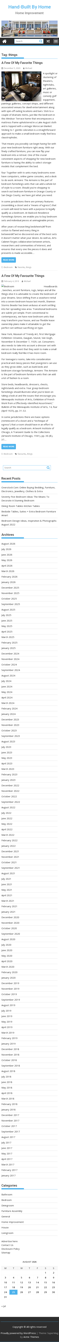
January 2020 (8, 977)
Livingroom (7, 1232)
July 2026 (6, 549)
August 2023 (8, 741)
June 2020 (6, 950)
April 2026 (6, 565)
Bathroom (6, 1194)
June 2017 (6, 1148)
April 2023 (6, 763)
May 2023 (6, 757)
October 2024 (9, 664)
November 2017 (10, 1120)
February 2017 (9, 1170)
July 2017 (6, 1142)
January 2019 (8, 1043)
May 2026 (6, 560)
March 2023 (7, 768)
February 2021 (9, 906)
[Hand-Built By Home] (29, 35)
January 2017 (8, 1175)
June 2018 (6, 1082)
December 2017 (10, 1115)
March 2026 (7, 571)
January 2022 (8, 845)
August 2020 (8, 939)
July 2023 (6, 746)
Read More (8, 260)
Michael (28, 68)
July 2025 (6, 615)
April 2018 (6, 1093)
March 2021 (7, 900)
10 (5, 1282)
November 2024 (10, 659)
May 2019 (6, 1021)
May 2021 (6, 889)
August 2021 (8, 873)
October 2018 (9, 1060)
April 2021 (6, 895)
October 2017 (9, 1126)
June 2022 (6, 818)
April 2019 (6, 1027)
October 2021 (9, 862)
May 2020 (6, 955)
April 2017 (6, 1159)
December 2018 (10, 1049)
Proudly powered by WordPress (18, 1333)
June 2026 (6, 554)
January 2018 (8, 1109)
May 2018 (6, 1087)
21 (37, 1287)
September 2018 (10, 1065)
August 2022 (8, 807)
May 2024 (6, 692)
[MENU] (55, 41)
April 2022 (6, 829)
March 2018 (7, 1098)
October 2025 (9, 598)
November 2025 (10, 593)
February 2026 (9, 576)
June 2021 (6, 884)
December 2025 (10, 587)
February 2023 (9, 774)
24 (5, 1292)
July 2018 (6, 1076)
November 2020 (10, 922)
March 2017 (7, 1164)
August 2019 (8, 1005)
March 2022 (7, 834)
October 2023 (9, 730)
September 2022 (10, 801)
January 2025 (8, 648)
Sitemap (5, 1252)
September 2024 (10, 670)
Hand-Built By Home (29, 7)
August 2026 (8, 543)
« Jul (3, 1306)
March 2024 (7, 703)
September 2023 (10, 735)
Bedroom (8, 267)
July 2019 (6, 1010)
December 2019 (10, 983)
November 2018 (10, 1054)
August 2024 (8, 675)
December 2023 (10, 719)
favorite (21, 267)
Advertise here (9, 1241)
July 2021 (6, 878)
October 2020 (9, 928)
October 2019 (9, 994)
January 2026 (8, 582)
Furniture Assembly (11, 1210)
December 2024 (10, 653)
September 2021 (10, 867)
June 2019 (6, 1016)
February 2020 (9, 972)
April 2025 (6, 631)
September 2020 (10, 933)
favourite (22, 454)
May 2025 (6, 626)
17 (5, 1287)
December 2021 (10, 851)
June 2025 (6, 620)
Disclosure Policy (10, 1248)
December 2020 (10, 917)
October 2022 (9, 796)
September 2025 (10, 604)
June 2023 (6, 752)
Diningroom (7, 1205)
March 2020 (7, 966)
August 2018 (8, 1071)
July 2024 (6, 681)
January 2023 (8, 779)
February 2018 (9, 1104)
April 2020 (6, 961)
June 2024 (6, 686)
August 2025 (8, 609)
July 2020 (6, 944)
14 (37, 1282)
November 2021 (10, 856)
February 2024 (9, 708)
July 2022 (6, 812)
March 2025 (7, 637)
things (28, 267)
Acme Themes (31, 1336)
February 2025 (9, 642)
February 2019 (9, 1038)
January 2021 (8, 911)
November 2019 (10, 988)
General (5, 1216)
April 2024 (6, 697)
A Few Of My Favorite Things (22, 63)
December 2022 (10, 785)
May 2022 (6, 823)
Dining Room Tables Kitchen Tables (20, 506)
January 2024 (8, 714)
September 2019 (10, 999)
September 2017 (10, 1131)
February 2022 (9, 840)
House (5, 1227)
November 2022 (10, 790)
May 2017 (6, 1153)
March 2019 (7, 1032)
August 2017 (8, 1137)
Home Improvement (12, 1221)
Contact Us (7, 1245)
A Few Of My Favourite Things (22, 276)
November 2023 (10, 724)
